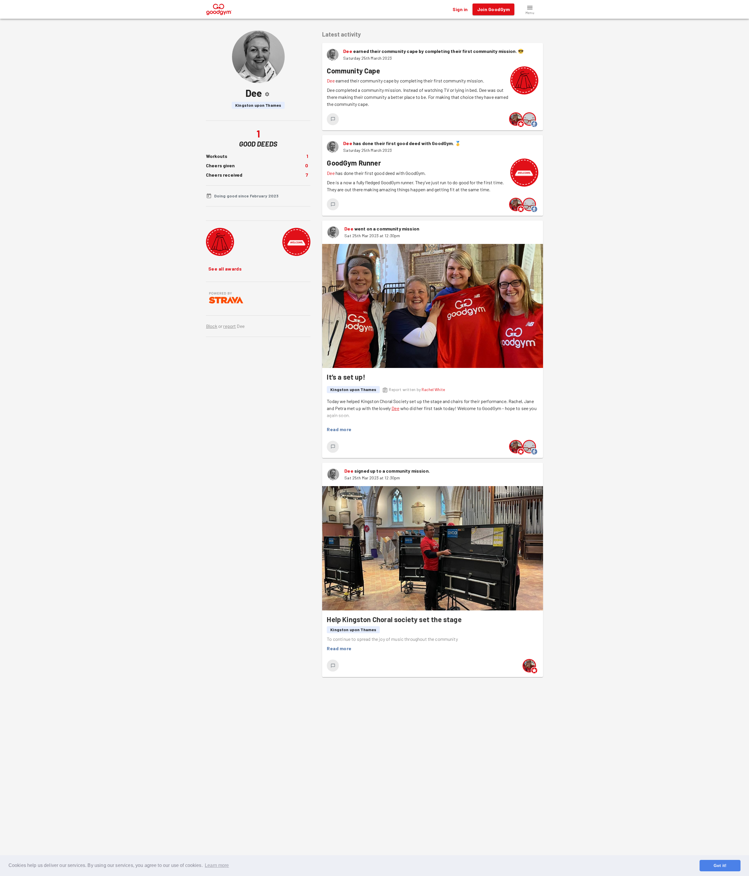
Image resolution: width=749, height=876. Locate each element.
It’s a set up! (346, 377)
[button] (530, 9)
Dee (347, 51)
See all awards (225, 268)
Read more (339, 429)
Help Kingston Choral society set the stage (394, 619)
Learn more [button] (217, 865)
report (229, 326)
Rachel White (433, 389)
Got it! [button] (720, 865)
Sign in (460, 9)
